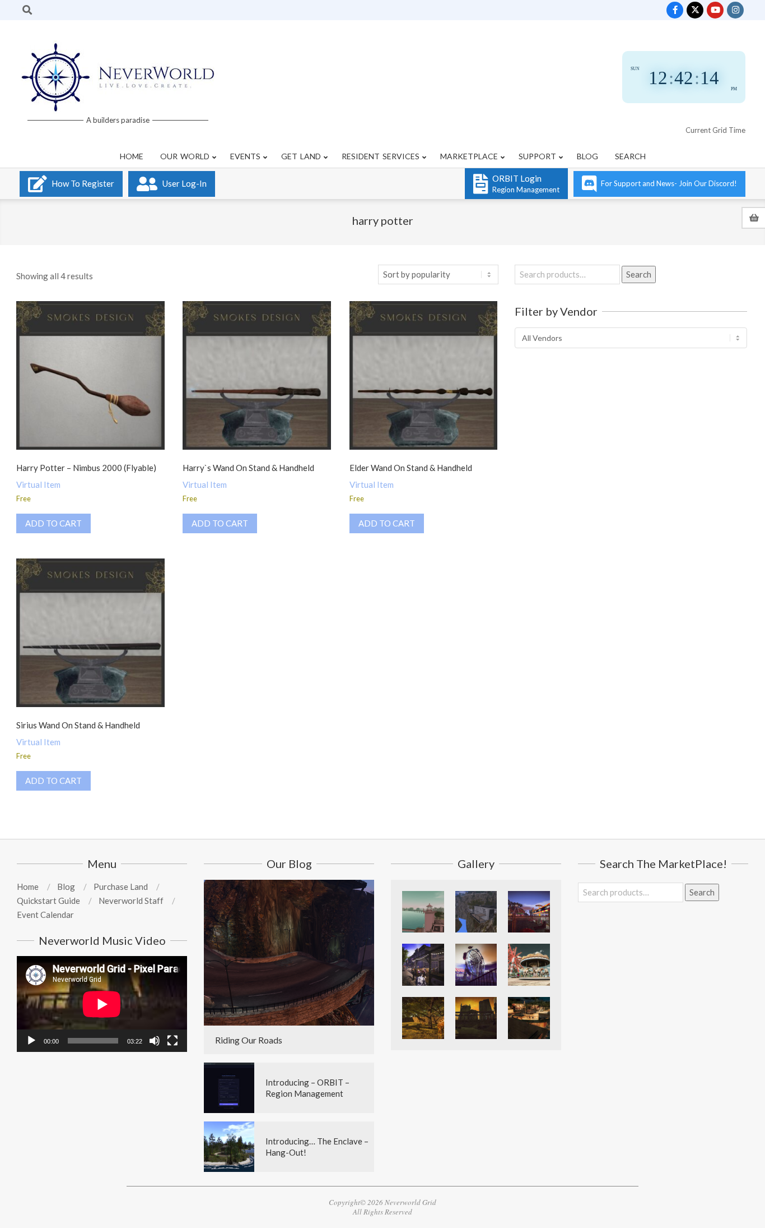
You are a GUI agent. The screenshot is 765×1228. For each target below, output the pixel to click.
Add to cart (53, 523)
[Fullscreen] (172, 1040)
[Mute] (154, 1040)
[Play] (31, 1040)
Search (638, 274)
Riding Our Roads (248, 1040)
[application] (102, 1004)
